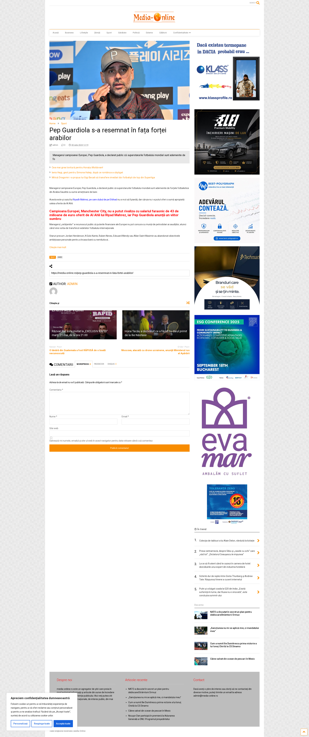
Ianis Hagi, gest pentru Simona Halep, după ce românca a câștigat (87, 172)
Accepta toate (63, 723)
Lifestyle (84, 32)
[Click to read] (83, 324)
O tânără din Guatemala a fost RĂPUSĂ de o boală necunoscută (77, 352)
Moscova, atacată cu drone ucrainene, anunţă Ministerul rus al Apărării (155, 352)
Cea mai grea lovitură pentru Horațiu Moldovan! (77, 167)
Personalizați (20, 723)
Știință (97, 32)
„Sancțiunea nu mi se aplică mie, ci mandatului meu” (154, 697)
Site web (53, 428)
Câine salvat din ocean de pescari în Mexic (232, 659)
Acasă (56, 32)
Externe (149, 32)
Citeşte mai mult (57, 247)
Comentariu (56, 389)
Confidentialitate (180, 32)
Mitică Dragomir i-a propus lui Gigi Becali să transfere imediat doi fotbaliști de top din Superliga (103, 177)
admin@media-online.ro (205, 695)
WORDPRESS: (84, 364)
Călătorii (163, 32)
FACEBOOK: (99, 364)
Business (69, 32)
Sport (109, 32)
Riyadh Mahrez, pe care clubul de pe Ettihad (95, 199)
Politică (136, 32)
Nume (53, 416)
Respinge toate (42, 723)
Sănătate (122, 32)
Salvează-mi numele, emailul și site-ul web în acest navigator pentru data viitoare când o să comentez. (101, 440)
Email (125, 416)
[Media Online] (154, 23)
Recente (199, 605)
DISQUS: (112, 364)
